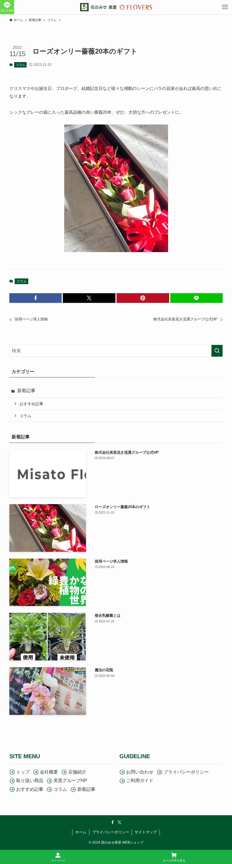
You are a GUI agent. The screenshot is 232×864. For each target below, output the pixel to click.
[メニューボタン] (225, 7)
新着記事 (26, 390)
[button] (35, 298)
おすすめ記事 (31, 404)
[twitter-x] (119, 822)
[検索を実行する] (217, 351)
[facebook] (112, 822)
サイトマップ (146, 832)
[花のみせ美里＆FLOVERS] (116, 7)
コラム (20, 64)
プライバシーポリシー (110, 832)
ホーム (80, 832)
